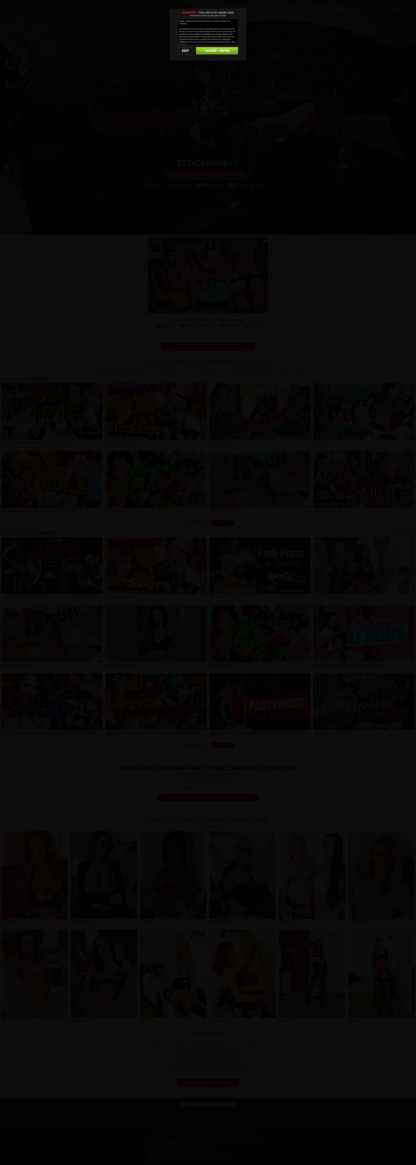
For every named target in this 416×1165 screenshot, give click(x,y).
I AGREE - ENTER (217, 50)
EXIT (185, 50)
